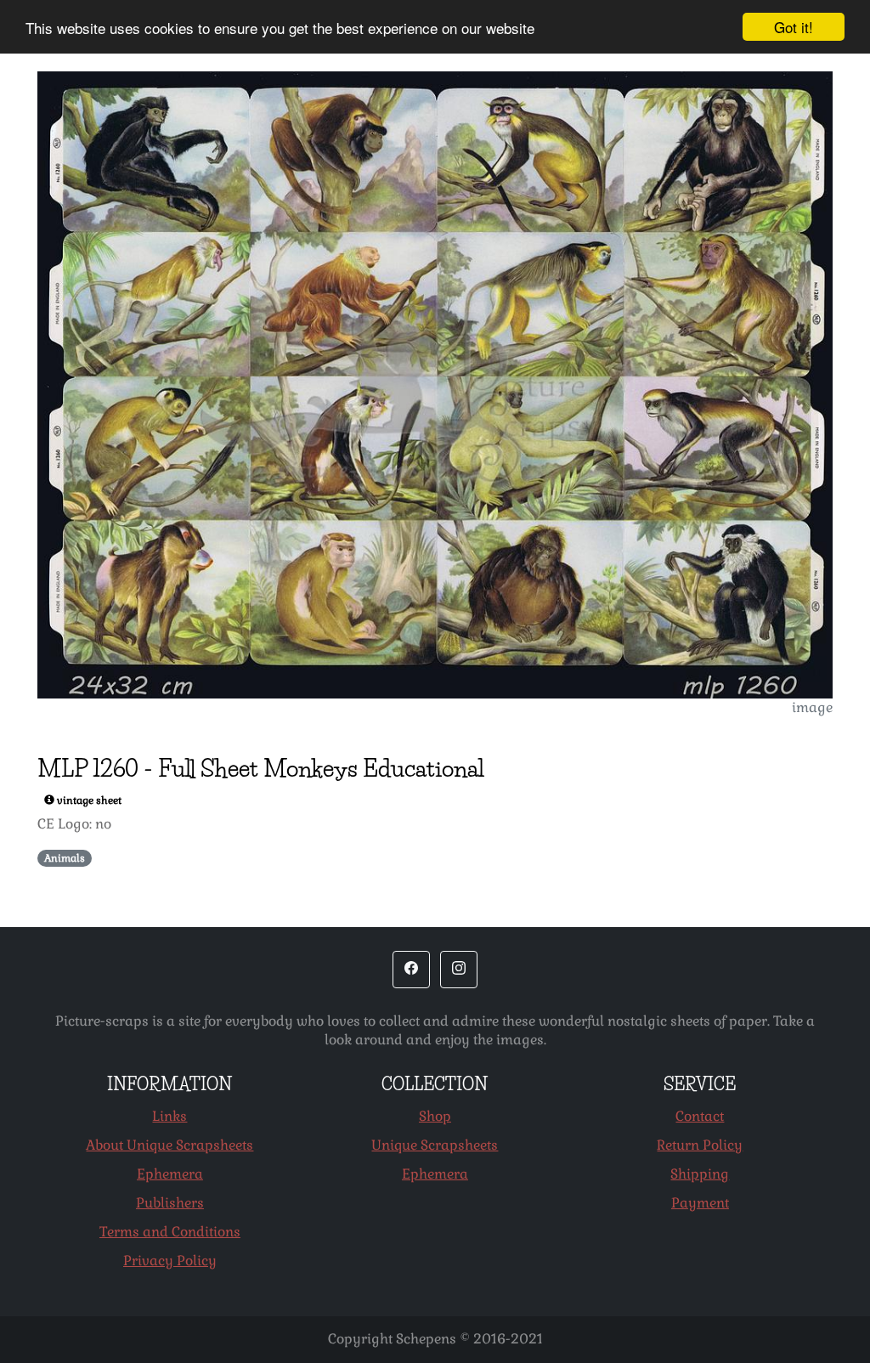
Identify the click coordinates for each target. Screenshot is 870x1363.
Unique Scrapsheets (434, 1145)
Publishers (170, 1203)
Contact (699, 1116)
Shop (435, 1116)
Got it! (793, 26)
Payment (700, 1203)
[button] (411, 969)
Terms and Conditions (169, 1232)
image (812, 707)
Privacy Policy (170, 1261)
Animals (64, 858)
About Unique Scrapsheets (169, 1145)
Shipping (699, 1174)
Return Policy (700, 1145)
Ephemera (170, 1174)
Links (169, 1116)
